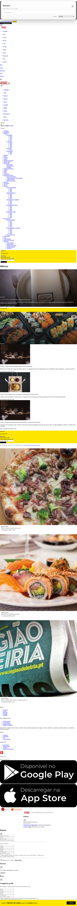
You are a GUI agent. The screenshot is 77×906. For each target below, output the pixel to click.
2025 (11, 136)
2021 (11, 137)
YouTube (5, 715)
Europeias (9, 148)
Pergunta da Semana (8, 160)
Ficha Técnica (10, 244)
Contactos (9, 248)
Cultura (5, 159)
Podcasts (6, 182)
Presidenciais (10, 151)
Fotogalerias (6, 174)
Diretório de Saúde (11, 211)
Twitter (4, 711)
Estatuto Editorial (11, 246)
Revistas (6, 186)
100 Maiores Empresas (12, 205)
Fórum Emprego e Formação (13, 228)
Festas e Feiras (10, 166)
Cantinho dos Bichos (9, 168)
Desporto (6, 157)
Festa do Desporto (11, 220)
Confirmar (3, 872)
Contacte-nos (3, 21)
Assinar (8, 21)
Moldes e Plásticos (11, 193)
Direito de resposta (11, 180)
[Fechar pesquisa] (72, 6)
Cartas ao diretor (10, 179)
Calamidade (6, 132)
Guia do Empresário (11, 187)
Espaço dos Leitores (8, 175)
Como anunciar (7, 238)
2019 (11, 147)
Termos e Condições (11, 245)
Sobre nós (6, 241)
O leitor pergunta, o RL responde (14, 178)
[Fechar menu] (9, 83)
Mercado (6, 155)
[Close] (24, 820)
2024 (11, 144)
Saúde (5, 156)
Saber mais (3, 255)
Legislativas (9, 141)
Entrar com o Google (39, 826)
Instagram (5, 712)
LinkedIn (5, 714)
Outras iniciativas (11, 234)
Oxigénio (9, 167)
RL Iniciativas (7, 218)
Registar (7, 125)
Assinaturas (5, 736)
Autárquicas (9, 135)
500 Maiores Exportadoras (13, 199)
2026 (11, 152)
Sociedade (6, 131)
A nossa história (10, 242)
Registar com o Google (8, 860)
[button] (38, 65)
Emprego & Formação (9, 240)
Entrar (14, 21)
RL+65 (5, 184)
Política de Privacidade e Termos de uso (32, 445)
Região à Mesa (7, 162)
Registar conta (18, 860)
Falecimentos (7, 236)
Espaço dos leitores (11, 176)
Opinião (5, 170)
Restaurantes (10, 164)
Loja (11, 21)
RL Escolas (6, 183)
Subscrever (3, 261)
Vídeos (5, 172)
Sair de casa (6, 163)
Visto (5, 171)
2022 (11, 145)
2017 (11, 139)
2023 (11, 191)
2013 (11, 140)
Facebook (5, 710)
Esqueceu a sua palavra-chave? (30, 825)
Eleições (6, 133)
